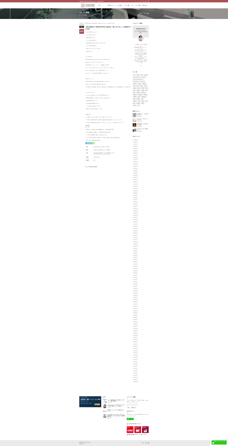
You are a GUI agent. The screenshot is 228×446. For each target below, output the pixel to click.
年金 (146, 90)
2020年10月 (135, 290)
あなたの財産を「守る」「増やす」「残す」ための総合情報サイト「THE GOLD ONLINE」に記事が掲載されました (116, 415)
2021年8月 (135, 272)
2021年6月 (135, 277)
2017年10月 (135, 355)
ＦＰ (138, 105)
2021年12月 (135, 264)
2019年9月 (135, 312)
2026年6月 (135, 144)
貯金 (96, 166)
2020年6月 (135, 299)
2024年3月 (135, 204)
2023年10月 (135, 215)
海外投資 (145, 94)
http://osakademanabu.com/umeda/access (102, 154)
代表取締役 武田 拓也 (141, 28)
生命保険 (134, 96)
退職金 (143, 103)
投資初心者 (143, 92)
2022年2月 (135, 259)
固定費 (143, 88)
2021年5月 (135, 279)
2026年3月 (135, 150)
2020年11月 (135, 288)
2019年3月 (135, 324)
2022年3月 (135, 257)
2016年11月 (135, 379)
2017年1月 (135, 375)
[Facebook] (141, 1)
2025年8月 (135, 166)
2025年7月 (135, 168)
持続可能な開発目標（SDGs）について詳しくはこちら (137, 434)
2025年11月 (135, 159)
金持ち (134, 105)
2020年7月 (135, 297)
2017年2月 (135, 372)
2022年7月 (135, 248)
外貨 (146, 88)
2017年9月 (135, 357)
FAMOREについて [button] (110, 5)
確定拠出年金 (144, 96)
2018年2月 (135, 346)
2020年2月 (135, 306)
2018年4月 (135, 341)
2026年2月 (135, 153)
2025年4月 (135, 175)
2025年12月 (135, 157)
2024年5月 (135, 199)
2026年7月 (135, 141)
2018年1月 (135, 348)
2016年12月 (135, 377)
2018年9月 (135, 332)
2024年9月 (135, 190)
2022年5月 (135, 252)
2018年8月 (135, 335)
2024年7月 (135, 195)
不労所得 (134, 83)
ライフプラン (142, 81)
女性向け (138, 90)
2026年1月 (135, 155)
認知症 (143, 101)
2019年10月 (135, 310)
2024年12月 (135, 184)
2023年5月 (135, 226)
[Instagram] (146, 1)
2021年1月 (135, 286)
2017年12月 (135, 350)
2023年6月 (135, 224)
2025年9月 (135, 164)
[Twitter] (144, 1)
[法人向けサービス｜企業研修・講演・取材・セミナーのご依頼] (90, 401)
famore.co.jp (81, 443)
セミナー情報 (126, 5)
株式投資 (134, 94)
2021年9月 (135, 270)
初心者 (90, 166)
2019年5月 (135, 319)
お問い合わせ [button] (144, 5)
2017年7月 (135, 361)
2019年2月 (135, 326)
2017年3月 (135, 370)
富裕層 (143, 90)
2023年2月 (135, 232)
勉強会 (134, 88)
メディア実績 (137, 5)
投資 (134, 92)
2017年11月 (135, 352)
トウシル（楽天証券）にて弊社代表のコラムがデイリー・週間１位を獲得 (115, 400)
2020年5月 (135, 301)
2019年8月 (135, 315)
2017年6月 (135, 364)
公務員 (141, 85)
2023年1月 (135, 235)
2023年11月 (135, 212)
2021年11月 (135, 266)
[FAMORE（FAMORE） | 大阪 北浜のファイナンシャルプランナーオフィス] (88, 5)
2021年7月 (135, 275)
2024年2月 (135, 206)
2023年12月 (135, 210)
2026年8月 (135, 139)
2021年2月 (135, 284)
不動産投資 (144, 83)
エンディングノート (136, 77)
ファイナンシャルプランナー (138, 79)
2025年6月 (135, 170)
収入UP (92, 166)
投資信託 (138, 92)
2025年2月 (135, 179)
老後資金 (134, 101)
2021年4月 (135, 281)
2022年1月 (135, 261)
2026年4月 (135, 148)
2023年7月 (135, 221)
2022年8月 (135, 246)
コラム (132, 5)
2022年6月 (135, 250)
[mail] (148, 1)
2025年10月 (135, 161)
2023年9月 (135, 217)
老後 (94, 166)
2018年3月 (135, 344)
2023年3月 (135, 230)
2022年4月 (135, 255)
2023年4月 (135, 228)
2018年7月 (135, 337)
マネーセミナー (135, 81)
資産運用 (138, 103)
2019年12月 (135, 308)
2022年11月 (135, 239)
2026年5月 (135, 146)
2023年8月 (135, 219)
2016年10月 (135, 381)
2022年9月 (135, 244)
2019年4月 (135, 321)
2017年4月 (135, 368)
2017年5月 (135, 366)
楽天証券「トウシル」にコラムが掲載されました (115, 410)
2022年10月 (135, 241)
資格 (134, 103)
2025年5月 (135, 172)
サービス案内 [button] (119, 5)
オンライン (143, 77)
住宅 (137, 85)
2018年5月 (135, 339)
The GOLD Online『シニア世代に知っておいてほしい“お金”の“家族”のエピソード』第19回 (116, 405)
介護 (134, 85)
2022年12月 (135, 237)
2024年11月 (135, 186)
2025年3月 (135, 177)
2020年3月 (135, 304)
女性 (134, 90)
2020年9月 (135, 292)
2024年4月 (135, 201)
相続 (139, 96)
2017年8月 (135, 359)
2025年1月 (135, 181)
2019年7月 (135, 317)
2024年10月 (135, 188)
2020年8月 (135, 295)
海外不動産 (140, 94)
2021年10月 (135, 268)
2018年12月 (135, 328)
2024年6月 (135, 197)
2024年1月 (135, 208)
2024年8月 (135, 193)
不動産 (139, 83)
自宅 (139, 101)
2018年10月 (135, 330)
